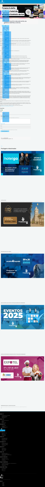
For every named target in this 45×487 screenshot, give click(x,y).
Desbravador (3, 8)
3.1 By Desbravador (7, 48)
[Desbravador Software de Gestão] (2, 2)
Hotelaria (5, 28)
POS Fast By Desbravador (7, 67)
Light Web (7, 56)
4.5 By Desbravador (7, 35)
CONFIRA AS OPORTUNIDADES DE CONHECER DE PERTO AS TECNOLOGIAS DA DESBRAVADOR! (13, 354)
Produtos (3, 23)
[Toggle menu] (5, 11)
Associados (5, 16)
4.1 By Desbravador (7, 42)
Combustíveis (6, 71)
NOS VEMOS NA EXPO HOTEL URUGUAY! (6, 251)
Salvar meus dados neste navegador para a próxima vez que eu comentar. (9, 129)
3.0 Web (7, 53)
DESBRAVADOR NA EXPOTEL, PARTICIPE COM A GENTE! (8, 405)
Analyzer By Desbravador (5, 95)
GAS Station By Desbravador (8, 85)
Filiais (5, 13)
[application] (5, 8)
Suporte (3, 103)
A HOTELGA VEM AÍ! (3, 200)
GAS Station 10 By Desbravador (8, 78)
